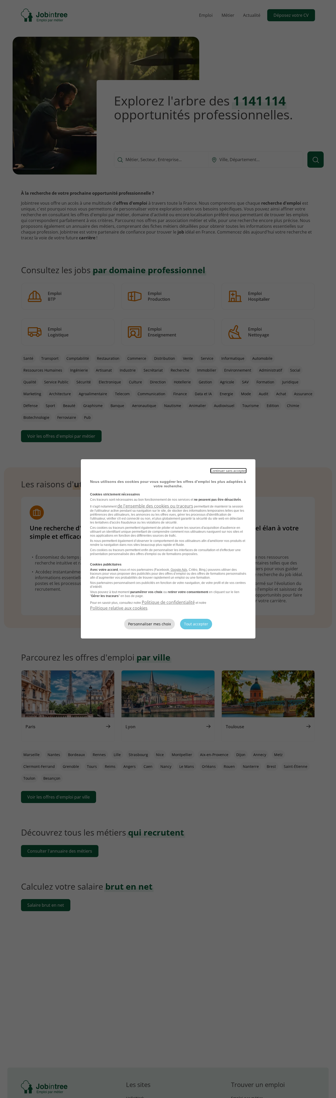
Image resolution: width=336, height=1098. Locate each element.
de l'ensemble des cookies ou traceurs (155, 506)
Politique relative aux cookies (119, 608)
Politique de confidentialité (168, 602)
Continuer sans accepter (228, 470)
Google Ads (179, 570)
